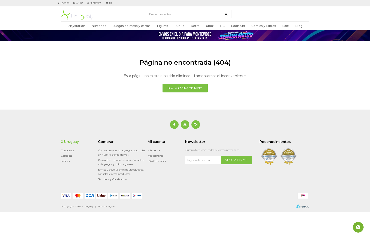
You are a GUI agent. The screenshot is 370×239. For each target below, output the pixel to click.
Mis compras (155, 155)
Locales (65, 3)
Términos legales (106, 206)
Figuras (162, 26)
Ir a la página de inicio (185, 88)
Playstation (76, 26)
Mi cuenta (154, 150)
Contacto (66, 155)
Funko (179, 26)
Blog (298, 26)
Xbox (210, 26)
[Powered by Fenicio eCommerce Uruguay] (302, 206)
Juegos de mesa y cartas (132, 26)
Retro (195, 26)
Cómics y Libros (263, 26)
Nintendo (99, 26)
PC (222, 26)
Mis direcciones (157, 161)
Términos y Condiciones (112, 179)
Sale (285, 26)
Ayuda (79, 3)
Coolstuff (238, 26)
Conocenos (67, 150)
